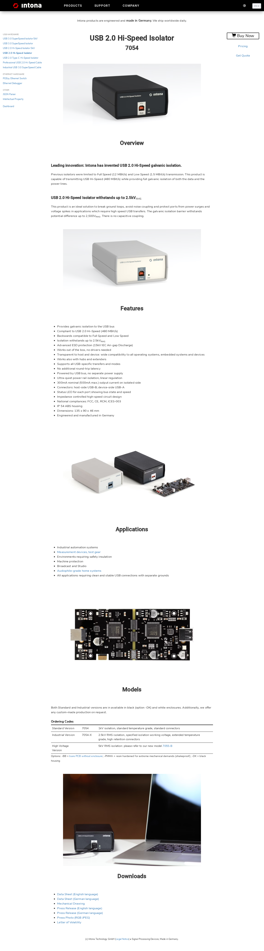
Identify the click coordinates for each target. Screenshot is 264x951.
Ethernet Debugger (12, 83)
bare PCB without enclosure (86, 756)
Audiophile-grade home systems (79, 571)
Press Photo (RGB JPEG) (73, 918)
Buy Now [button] (245, 36)
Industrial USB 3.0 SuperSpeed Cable (22, 67)
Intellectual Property (13, 99)
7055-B (167, 746)
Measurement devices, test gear (79, 552)
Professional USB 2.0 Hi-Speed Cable (22, 62)
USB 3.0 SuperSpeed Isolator (18, 43)
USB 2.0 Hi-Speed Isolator (17, 53)
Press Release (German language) (80, 913)
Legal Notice (122, 939)
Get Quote (243, 55)
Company (131, 5)
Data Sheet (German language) (78, 899)
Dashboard (8, 106)
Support (102, 5)
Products (73, 5)
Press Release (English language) (79, 908)
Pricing (243, 46)
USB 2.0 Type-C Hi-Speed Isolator (20, 58)
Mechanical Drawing (71, 903)
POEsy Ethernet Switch (15, 78)
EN (256, 6)
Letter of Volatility (69, 922)
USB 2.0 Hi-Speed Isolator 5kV (19, 48)
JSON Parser (9, 94)
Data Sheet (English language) (77, 894)
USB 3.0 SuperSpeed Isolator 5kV (20, 38)
